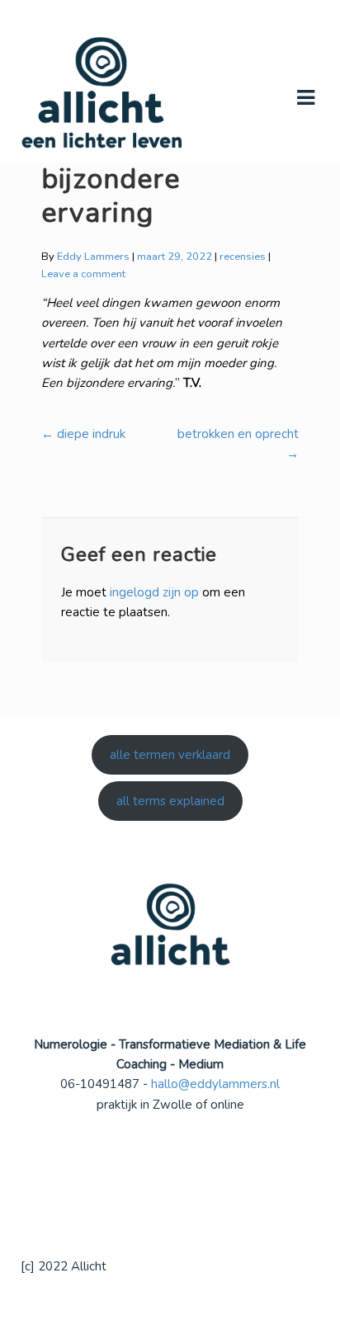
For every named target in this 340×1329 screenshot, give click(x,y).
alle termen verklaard (170, 755)
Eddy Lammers (93, 256)
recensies (243, 256)
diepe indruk (83, 434)
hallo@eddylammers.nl (215, 1084)
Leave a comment (83, 273)
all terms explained (170, 801)
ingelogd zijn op (154, 592)
